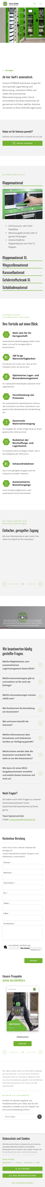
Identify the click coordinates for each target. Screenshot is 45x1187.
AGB (37, 1162)
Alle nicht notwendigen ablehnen (22, 1175)
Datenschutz (7, 1162)
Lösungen (9, 70)
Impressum (28, 1162)
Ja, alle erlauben (23, 1169)
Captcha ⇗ (36, 950)
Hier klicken (25, 948)
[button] (4, 584)
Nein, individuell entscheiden (22, 1183)
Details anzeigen (8, 1159)
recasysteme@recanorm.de (22, 819)
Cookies (18, 1162)
